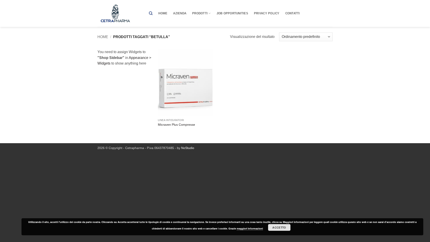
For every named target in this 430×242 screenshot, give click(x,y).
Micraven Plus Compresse (176, 124)
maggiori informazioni (250, 228)
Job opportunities (232, 13)
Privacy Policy (267, 13)
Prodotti (200, 13)
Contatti (292, 13)
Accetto (279, 227)
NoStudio (187, 148)
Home (162, 13)
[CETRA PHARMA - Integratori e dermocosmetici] (119, 13)
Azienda (179, 13)
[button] (151, 13)
